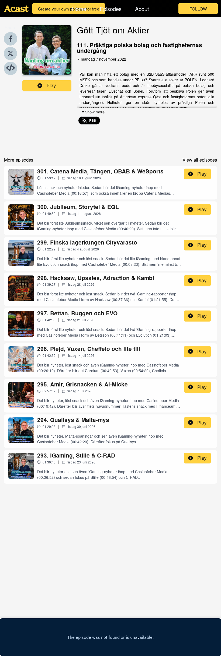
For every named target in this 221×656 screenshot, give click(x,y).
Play (51, 85)
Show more (95, 112)
